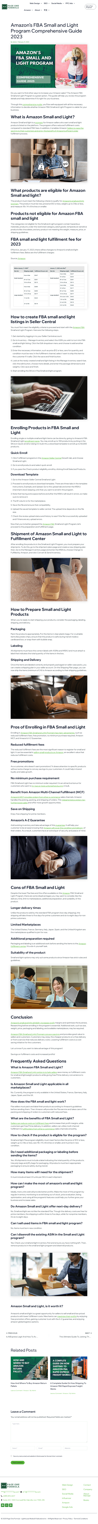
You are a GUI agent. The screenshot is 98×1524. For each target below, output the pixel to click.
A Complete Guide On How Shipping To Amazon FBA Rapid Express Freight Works (68, 1386)
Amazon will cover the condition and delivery (63, 828)
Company (87, 1489)
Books (86, 1500)
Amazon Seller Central (51, 458)
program (39, 122)
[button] (41, 3)
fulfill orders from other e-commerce (38, 1129)
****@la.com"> (21, 1492)
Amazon (27, 10)
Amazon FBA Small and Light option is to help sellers (34, 1072)
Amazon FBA (79, 327)
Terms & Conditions (81, 1519)
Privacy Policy (68, 1519)
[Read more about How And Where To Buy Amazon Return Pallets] (29, 1368)
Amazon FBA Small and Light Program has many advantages (48, 733)
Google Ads (67, 1507)
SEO (45, 3)
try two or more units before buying (47, 786)
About (37, 10)
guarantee (60, 825)
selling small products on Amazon (48, 752)
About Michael (86, 1495)
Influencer (66, 1498)
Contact (87, 1485)
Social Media (56, 3)
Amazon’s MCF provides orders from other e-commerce (35, 797)
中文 (45, 10)
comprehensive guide (32, 104)
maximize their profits (66, 1316)
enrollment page (32, 441)
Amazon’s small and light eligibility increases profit (33, 1023)
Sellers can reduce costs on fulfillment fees (30, 1123)
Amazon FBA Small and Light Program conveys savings (35, 1034)
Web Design (35, 3)
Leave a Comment (16, 1390)
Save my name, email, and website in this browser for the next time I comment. (37, 1456)
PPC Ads (69, 3)
